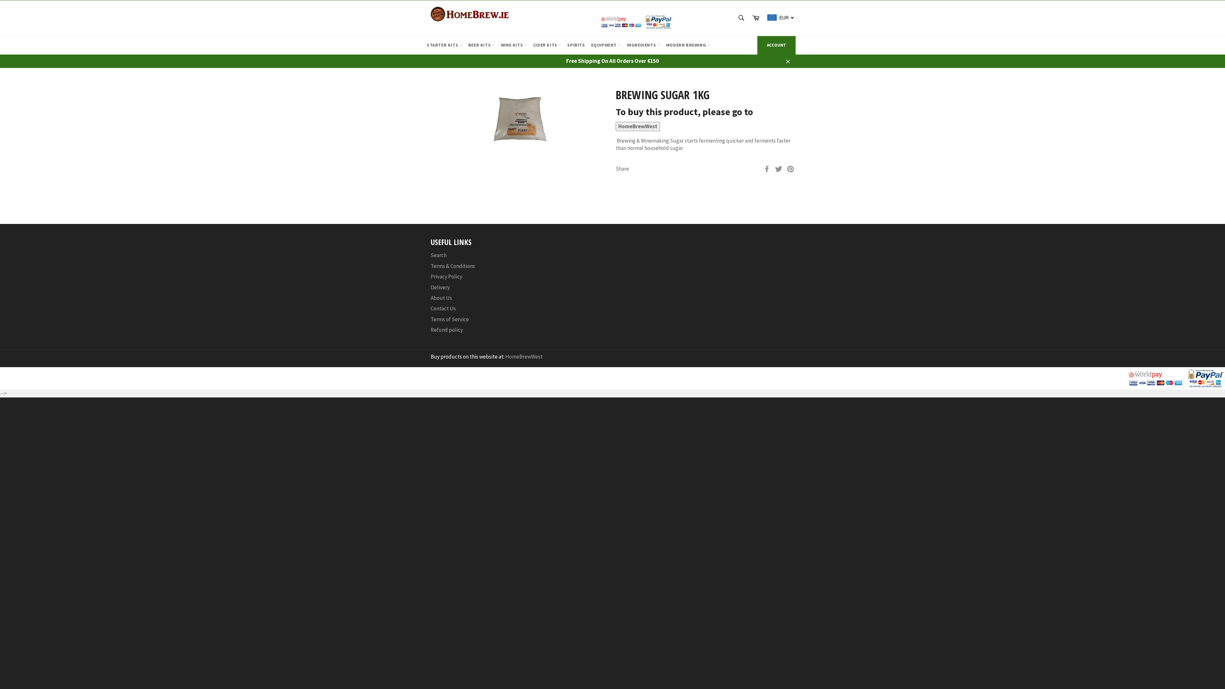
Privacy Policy (446, 276)
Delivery (440, 287)
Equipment (604, 45)
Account (776, 45)
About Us (441, 297)
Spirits (576, 45)
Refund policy (447, 329)
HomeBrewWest (637, 126)
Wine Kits (512, 45)
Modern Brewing (686, 45)
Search (439, 255)
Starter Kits (443, 45)
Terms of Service (450, 319)
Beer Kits (480, 45)
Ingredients (642, 45)
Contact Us (443, 308)
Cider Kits (546, 45)
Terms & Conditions (453, 266)
